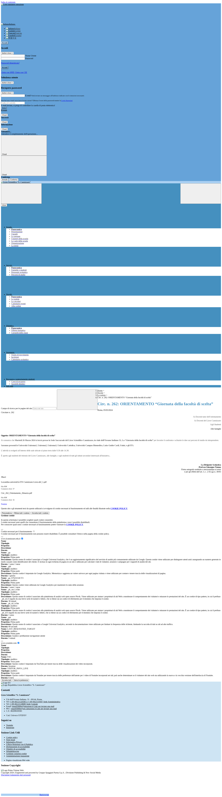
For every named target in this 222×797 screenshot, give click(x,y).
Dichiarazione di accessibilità (18, 747)
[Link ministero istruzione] (12, 4)
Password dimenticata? (10, 63)
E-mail (28, 95)
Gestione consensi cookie (16, 754)
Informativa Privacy (14, 742)
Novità (100, 393)
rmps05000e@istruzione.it (33, 706)
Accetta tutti (40, 513)
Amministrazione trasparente (17, 756)
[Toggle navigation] (21, 193)
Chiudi (4, 115)
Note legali (10, 740)
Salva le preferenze (21, 680)
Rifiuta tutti (22, 513)
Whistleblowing (12, 751)
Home (100, 390)
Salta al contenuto (8, 2)
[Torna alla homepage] (111, 182)
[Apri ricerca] (200, 193)
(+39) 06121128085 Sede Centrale (24, 704)
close (4, 205)
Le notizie (102, 395)
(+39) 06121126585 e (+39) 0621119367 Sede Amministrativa (35, 702)
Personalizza (7, 513)
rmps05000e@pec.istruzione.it (34, 709)
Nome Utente (30, 56)
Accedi (4, 43)
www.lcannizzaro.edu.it (11, 539)
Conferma (13, 180)
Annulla (5, 180)
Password (29, 58)
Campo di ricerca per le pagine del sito (16, 408)
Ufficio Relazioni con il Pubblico (19, 744)
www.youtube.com (9, 643)
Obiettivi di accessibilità (15, 749)
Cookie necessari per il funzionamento (17, 531)
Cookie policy (12, 737)
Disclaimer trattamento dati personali (16, 775)
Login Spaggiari (67, 101)
